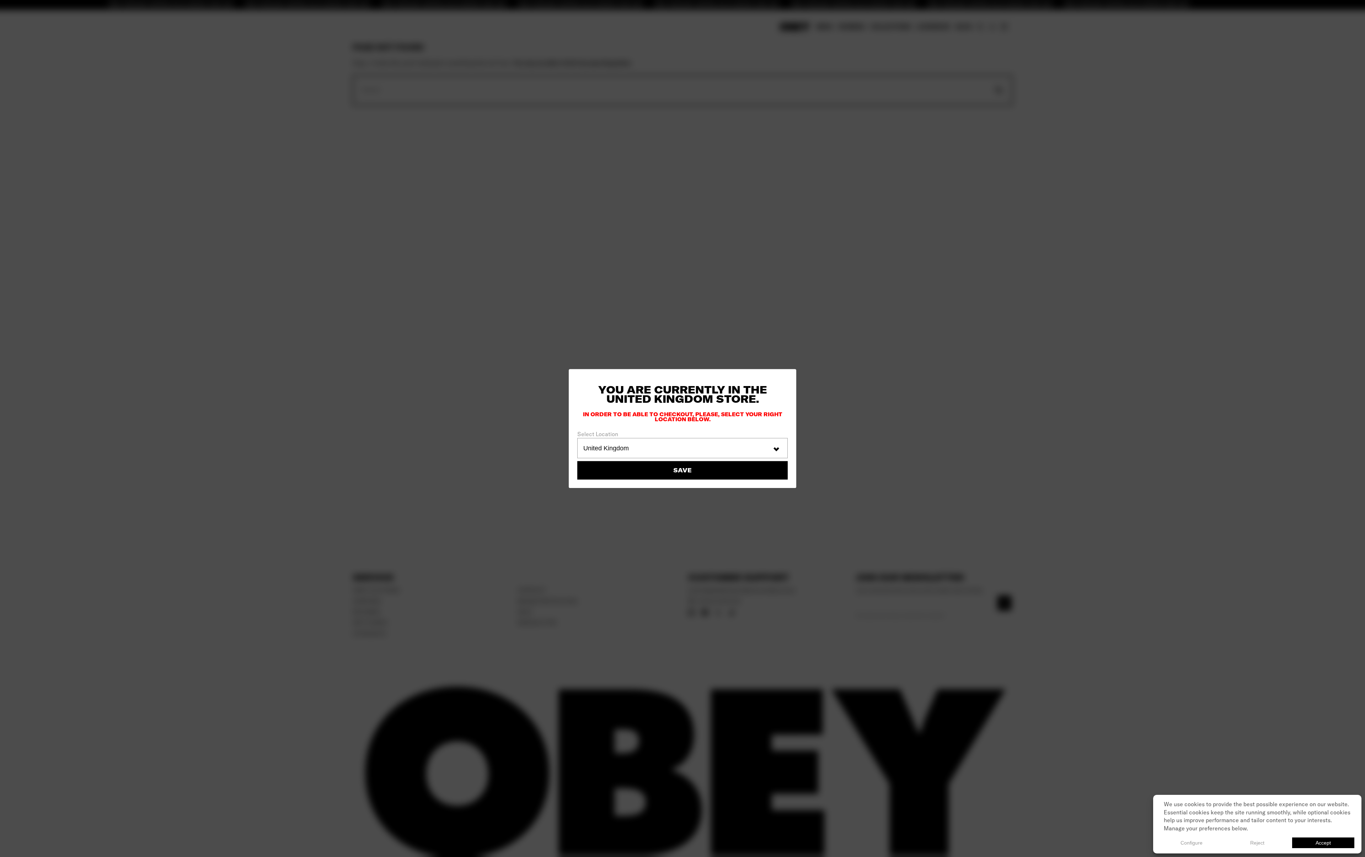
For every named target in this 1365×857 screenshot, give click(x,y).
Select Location (597, 434)
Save (682, 470)
